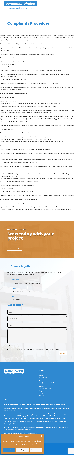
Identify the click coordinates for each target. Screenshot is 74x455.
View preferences (36, 450)
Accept (9, 450)
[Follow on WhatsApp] (12, 379)
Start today (14, 248)
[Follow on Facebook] (5, 379)
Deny (22, 450)
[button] (41, 436)
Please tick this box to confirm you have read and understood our (34, 349)
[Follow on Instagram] (8, 379)
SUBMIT (62, 353)
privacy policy (54, 349)
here (35, 433)
